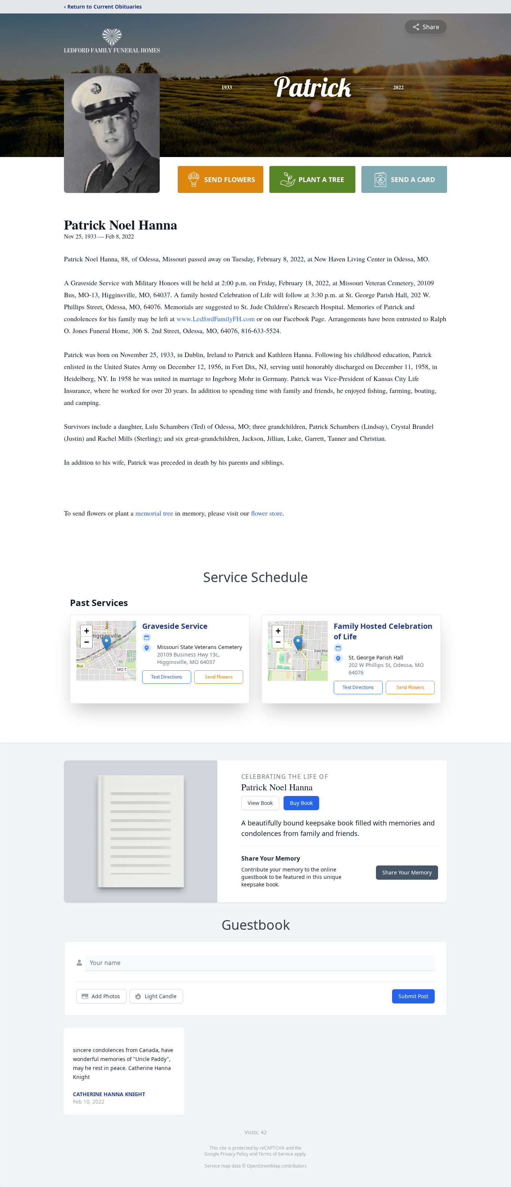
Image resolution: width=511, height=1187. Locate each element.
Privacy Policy (234, 1154)
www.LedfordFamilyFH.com (216, 318)
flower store (266, 512)
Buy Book (301, 802)
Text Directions (166, 677)
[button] (106, 643)
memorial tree (154, 512)
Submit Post (413, 996)
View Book (260, 802)
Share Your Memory (407, 872)
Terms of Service (275, 1154)
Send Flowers (219, 677)
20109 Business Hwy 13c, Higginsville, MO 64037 (188, 658)
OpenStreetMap (263, 1166)
